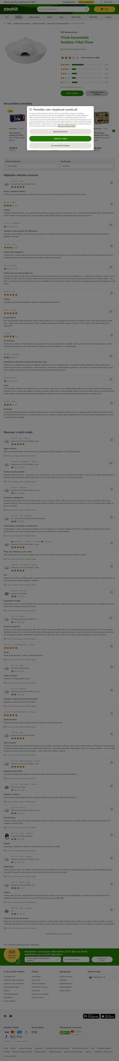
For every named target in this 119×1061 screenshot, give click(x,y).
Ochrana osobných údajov (66, 126)
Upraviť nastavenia (60, 132)
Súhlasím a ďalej (60, 139)
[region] (60, 128)
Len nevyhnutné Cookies (60, 145)
